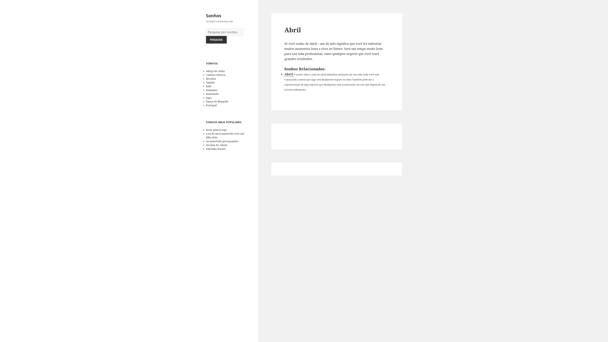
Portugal (211, 105)
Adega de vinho (215, 71)
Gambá (210, 82)
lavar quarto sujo (216, 130)
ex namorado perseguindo (222, 141)
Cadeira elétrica (215, 75)
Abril (289, 74)
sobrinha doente (216, 149)
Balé (208, 86)
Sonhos (213, 16)
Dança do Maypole (217, 101)
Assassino (211, 90)
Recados (211, 78)
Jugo (209, 97)
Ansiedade (212, 94)
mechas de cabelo (216, 145)
